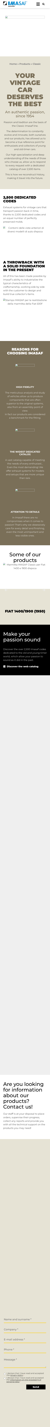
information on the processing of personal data (23, 1380)
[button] (43, 4)
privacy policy (16, 1375)
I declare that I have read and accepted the (25, 1374)
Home (13, 64)
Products (24, 64)
